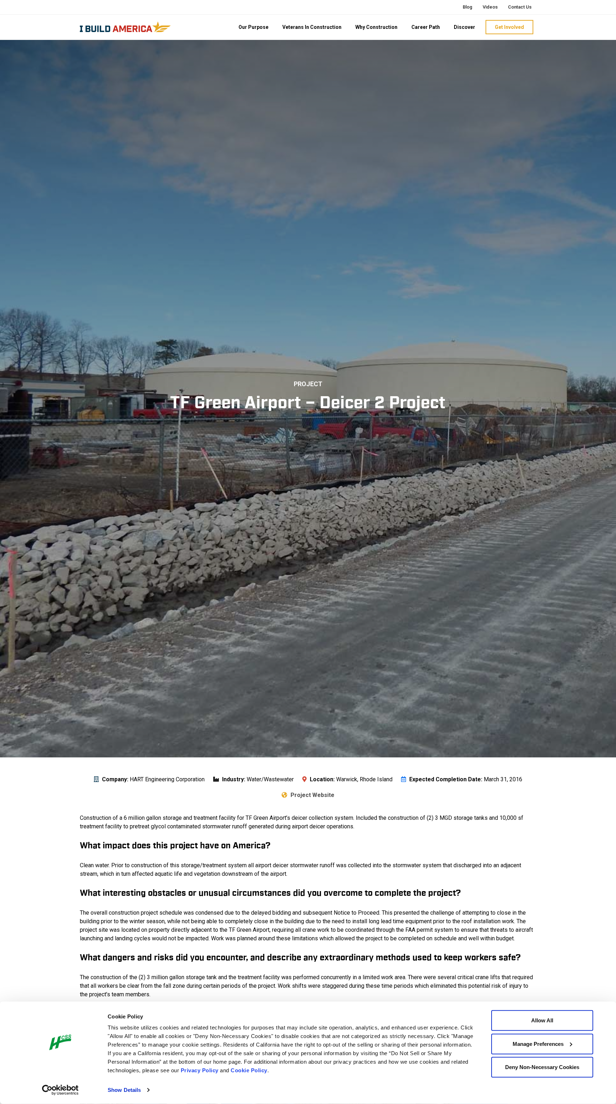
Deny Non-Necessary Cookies (542, 1067)
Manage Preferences (538, 1044)
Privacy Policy (200, 1070)
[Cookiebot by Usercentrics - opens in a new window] (60, 1090)
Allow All (542, 1020)
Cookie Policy (249, 1070)
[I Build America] (125, 26)
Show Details (124, 1090)
